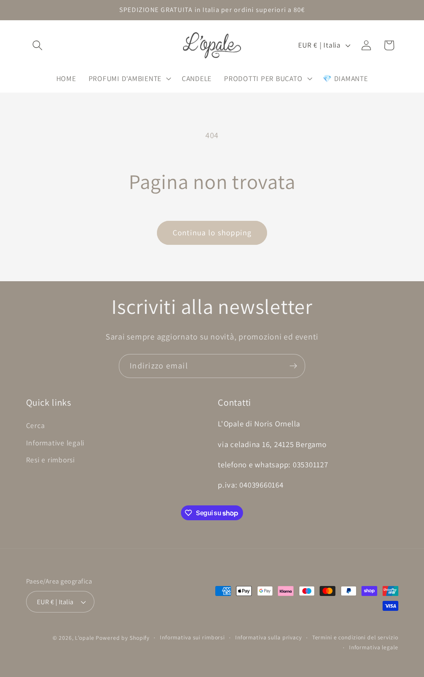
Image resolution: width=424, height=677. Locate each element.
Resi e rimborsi (50, 459)
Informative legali (55, 442)
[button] (37, 45)
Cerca (35, 425)
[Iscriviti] (293, 366)
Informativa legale (373, 647)
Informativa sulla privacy (268, 637)
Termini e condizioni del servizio (355, 637)
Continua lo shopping (212, 232)
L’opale (85, 637)
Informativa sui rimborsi (192, 637)
